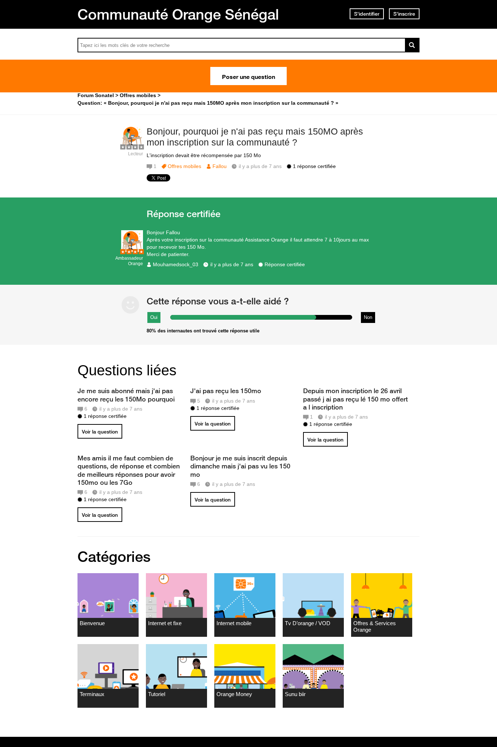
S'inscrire (404, 14)
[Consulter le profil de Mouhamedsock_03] (132, 250)
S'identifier (366, 14)
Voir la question (100, 431)
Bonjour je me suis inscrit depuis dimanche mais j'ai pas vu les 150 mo (240, 466)
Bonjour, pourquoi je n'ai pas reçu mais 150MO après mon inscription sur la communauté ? (255, 137)
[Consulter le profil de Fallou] (132, 146)
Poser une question (248, 76)
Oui (154, 317)
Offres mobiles (184, 166)
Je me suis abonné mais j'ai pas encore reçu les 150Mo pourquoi (126, 395)
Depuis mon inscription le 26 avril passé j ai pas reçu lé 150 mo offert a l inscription (355, 399)
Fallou (219, 166)
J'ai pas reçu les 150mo (225, 391)
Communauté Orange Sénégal (178, 14)
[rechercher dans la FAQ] (412, 45)
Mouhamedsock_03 (175, 264)
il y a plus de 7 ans (231, 264)
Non (368, 317)
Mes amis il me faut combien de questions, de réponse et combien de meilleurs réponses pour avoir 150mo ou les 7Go (128, 470)
